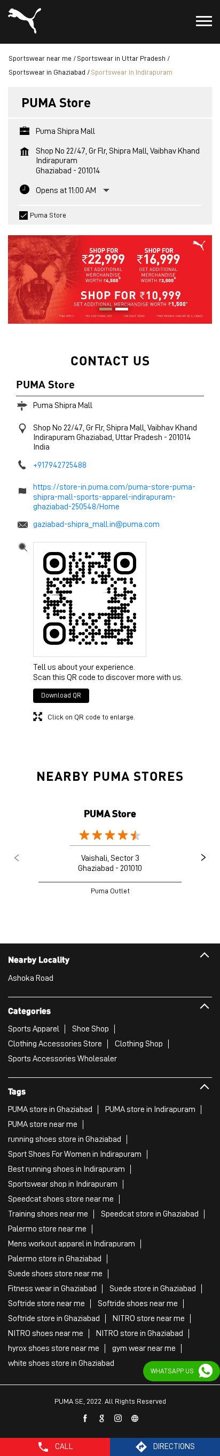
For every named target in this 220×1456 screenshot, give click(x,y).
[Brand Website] (135, 1418)
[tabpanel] (110, 274)
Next (203, 857)
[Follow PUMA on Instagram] (118, 1418)
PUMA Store (110, 813)
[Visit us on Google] (102, 1418)
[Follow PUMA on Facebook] (85, 1418)
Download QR (61, 695)
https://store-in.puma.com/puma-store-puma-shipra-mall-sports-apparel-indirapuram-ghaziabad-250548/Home (114, 497)
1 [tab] (102, 310)
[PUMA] (24, 22)
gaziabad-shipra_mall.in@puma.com (96, 524)
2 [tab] (118, 310)
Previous (16, 857)
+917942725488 (60, 465)
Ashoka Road (30, 978)
